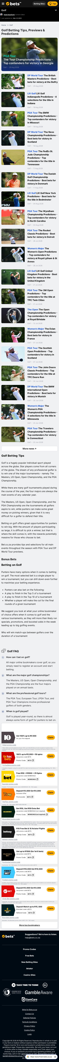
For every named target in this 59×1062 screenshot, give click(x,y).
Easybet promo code (10, 784)
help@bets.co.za (32, 937)
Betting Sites (39, 4)
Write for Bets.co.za (29, 1010)
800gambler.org (44, 1054)
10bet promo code (9, 745)
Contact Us (29, 1014)
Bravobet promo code (10, 918)
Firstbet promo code (9, 880)
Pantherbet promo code (11, 862)
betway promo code (9, 839)
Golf (3, 10)
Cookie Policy (29, 1030)
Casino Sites (29, 975)
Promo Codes (29, 949)
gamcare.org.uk (27, 1054)
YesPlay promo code (10, 802)
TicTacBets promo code (11, 765)
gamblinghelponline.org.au (13, 1056)
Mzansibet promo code (11, 819)
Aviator (29, 968)
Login (29, 1034)
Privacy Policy (29, 1026)
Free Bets (29, 955)
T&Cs (14, 749)
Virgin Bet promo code (10, 899)
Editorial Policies (29, 1018)
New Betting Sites (29, 962)
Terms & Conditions (29, 1022)
